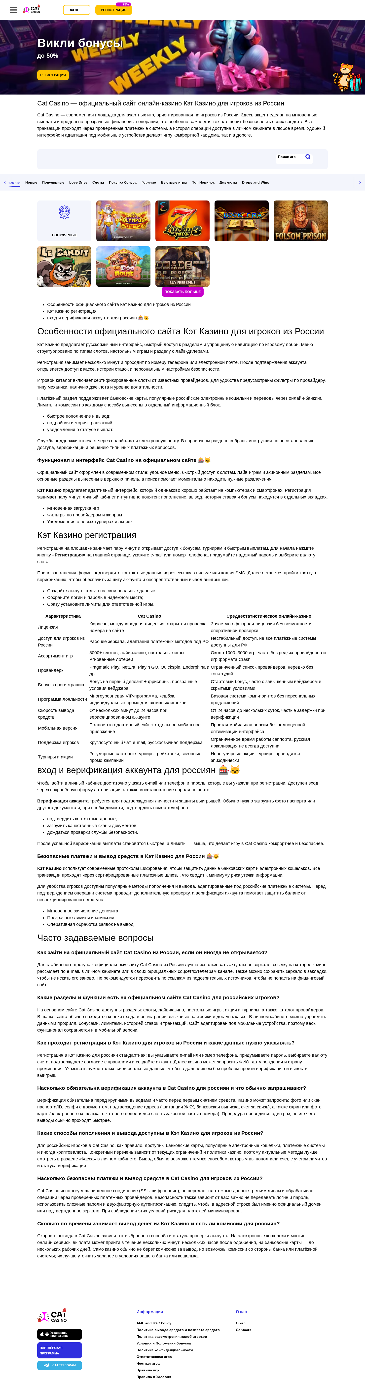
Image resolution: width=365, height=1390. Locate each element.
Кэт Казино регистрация (72, 311)
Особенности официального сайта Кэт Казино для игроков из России (119, 304)
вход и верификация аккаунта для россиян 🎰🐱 (98, 317)
